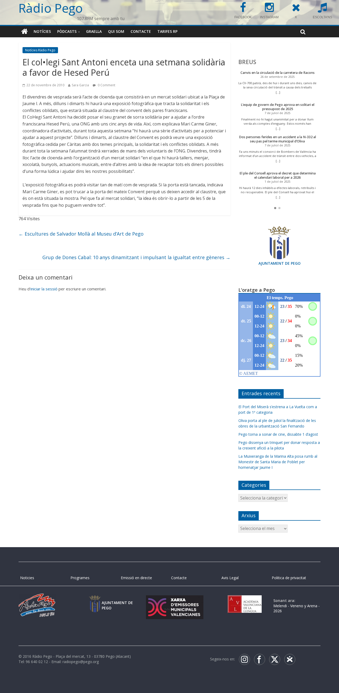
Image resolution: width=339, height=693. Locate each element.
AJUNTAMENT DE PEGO (279, 263)
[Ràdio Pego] (24, 31)
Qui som (116, 31)
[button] (275, 208)
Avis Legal (230, 577)
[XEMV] (174, 600)
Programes (80, 577)
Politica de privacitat (289, 577)
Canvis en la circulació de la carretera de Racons (277, 73)
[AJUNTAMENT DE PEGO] (94, 600)
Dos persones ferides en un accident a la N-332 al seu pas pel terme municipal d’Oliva (277, 139)
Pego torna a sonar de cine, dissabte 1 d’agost (278, 434)
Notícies (42, 31)
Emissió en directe (136, 577)
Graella (94, 31)
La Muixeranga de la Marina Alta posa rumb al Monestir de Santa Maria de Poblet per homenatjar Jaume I (277, 462)
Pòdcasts (67, 31)
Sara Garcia (80, 85)
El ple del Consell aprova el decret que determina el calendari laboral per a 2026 (277, 175)
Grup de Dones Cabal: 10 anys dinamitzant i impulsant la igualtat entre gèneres (136, 257)
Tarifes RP (167, 31)
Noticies (27, 577)
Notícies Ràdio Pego (40, 50)
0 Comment (106, 85)
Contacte (141, 31)
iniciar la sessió (43, 288)
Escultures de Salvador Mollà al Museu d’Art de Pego (81, 234)
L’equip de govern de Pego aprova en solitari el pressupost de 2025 (277, 107)
